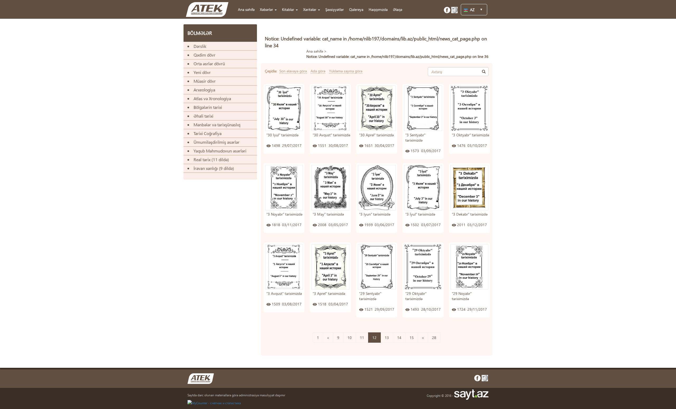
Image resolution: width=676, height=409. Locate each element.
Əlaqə (397, 9)
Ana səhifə (246, 9)
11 (362, 337)
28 (434, 337)
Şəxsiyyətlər (334, 9)
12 (374, 337)
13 (387, 337)
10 (350, 337)
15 (412, 337)
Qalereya (356, 9)
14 (399, 337)
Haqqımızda (378, 9)
